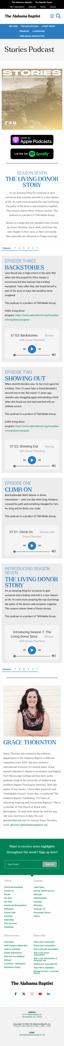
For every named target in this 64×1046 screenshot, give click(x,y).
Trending (24, 31)
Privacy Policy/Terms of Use (25, 1026)
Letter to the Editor (12, 949)
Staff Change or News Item (15, 945)
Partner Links (10, 912)
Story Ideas (9, 942)
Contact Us (9, 891)
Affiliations (9, 909)
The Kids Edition (29, 26)
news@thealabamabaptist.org (32, 1035)
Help (43, 1026)
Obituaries (38, 905)
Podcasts (38, 902)
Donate (7, 894)
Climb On (18, 490)
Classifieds (38, 31)
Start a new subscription (44, 942)
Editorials (38, 894)
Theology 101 (40, 909)
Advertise (8, 916)
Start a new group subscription (41, 954)
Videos (37, 916)
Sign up (49, 864)
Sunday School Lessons (44, 891)
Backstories (24, 268)
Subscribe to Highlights (44, 968)
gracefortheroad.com (14, 820)
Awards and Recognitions (15, 905)
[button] (58, 16)
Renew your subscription (44, 945)
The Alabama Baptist (22, 2)
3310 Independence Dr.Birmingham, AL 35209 (32, 1015)
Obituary (7, 960)
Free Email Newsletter (32, 36)
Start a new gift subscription (46, 949)
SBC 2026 (13, 26)
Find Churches (10, 923)
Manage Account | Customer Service (46, 972)
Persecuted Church (42, 912)
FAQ (49, 1026)
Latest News (48, 26)
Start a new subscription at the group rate (45, 959)
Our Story (8, 898)
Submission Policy (12, 967)
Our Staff (8, 902)
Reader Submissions (13, 953)
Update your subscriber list (45, 964)
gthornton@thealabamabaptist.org (28, 824)
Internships (9, 920)
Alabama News (40, 898)
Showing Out (25, 379)
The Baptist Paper (43, 2)
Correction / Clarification (15, 964)
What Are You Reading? (14, 956)
